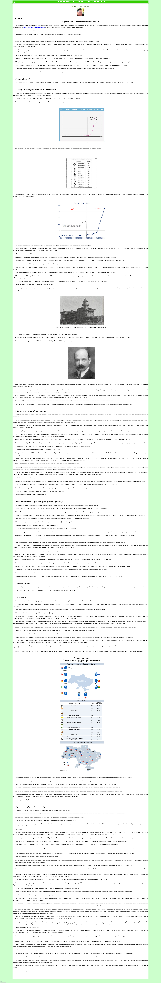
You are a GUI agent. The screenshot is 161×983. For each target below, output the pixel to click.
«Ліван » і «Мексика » (34, 27)
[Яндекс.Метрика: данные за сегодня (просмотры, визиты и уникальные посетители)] (3, 981)
